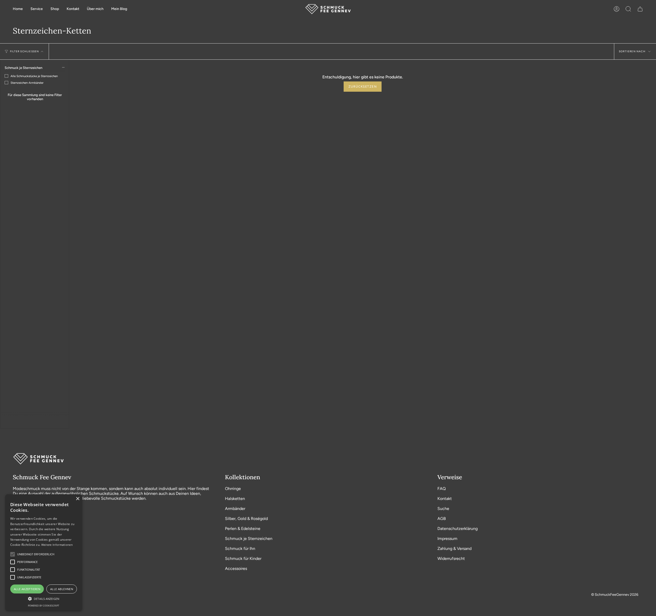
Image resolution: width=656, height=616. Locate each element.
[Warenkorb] (640, 9)
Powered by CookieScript (43, 605)
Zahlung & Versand (454, 548)
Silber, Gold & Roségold (246, 518)
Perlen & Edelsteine (242, 528)
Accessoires (236, 568)
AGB (441, 518)
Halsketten (235, 498)
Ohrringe (233, 488)
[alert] (43, 552)
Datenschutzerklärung (457, 528)
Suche (443, 508)
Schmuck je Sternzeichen (248, 538)
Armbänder (235, 508)
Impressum (447, 538)
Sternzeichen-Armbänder (27, 83)
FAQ (441, 488)
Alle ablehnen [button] (61, 589)
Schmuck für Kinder (243, 558)
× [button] (77, 499)
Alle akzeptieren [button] (27, 589)
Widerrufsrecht (451, 558)
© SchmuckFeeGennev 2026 (614, 594)
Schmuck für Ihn (240, 548)
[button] (37, 9)
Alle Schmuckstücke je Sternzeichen (34, 76)
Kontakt (444, 498)
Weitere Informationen (57, 545)
